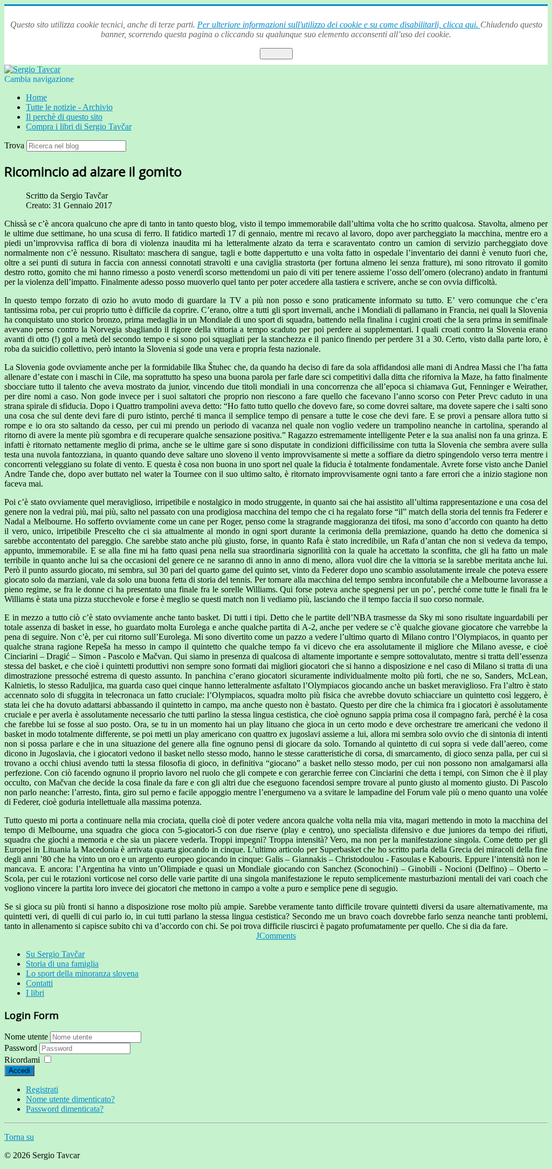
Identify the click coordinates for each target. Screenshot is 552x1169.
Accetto (276, 54)
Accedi (19, 1071)
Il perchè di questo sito (64, 116)
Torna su (19, 1136)
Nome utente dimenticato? (70, 1099)
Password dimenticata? (65, 1108)
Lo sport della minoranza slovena (82, 973)
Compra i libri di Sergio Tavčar (79, 126)
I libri (35, 992)
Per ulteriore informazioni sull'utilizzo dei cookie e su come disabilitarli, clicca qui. (338, 24)
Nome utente (26, 1036)
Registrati (42, 1089)
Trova (14, 145)
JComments (276, 935)
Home (36, 97)
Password (21, 1047)
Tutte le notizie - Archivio (69, 107)
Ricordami (22, 1059)
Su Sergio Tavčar (55, 954)
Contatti (39, 983)
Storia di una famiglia (62, 963)
